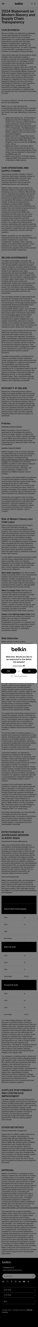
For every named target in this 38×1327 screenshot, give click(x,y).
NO (29, 671)
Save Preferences (20, 676)
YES (8, 671)
